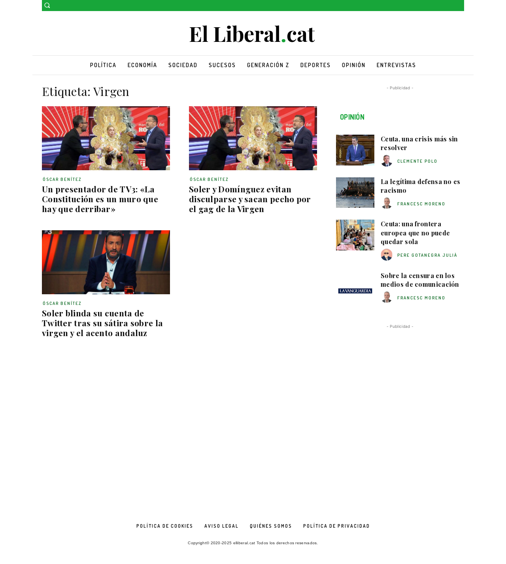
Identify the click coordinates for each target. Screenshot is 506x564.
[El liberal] (253, 34)
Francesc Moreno (421, 204)
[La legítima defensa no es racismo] (355, 192)
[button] (47, 5)
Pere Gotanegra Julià (427, 255)
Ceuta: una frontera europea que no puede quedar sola (415, 233)
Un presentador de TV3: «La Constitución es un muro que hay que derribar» (100, 198)
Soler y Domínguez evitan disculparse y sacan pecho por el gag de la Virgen (250, 198)
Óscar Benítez (62, 179)
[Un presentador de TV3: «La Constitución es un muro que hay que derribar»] (106, 138)
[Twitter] (459, 5)
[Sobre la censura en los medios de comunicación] (355, 286)
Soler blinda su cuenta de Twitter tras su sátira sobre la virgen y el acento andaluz (102, 322)
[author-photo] (388, 161)
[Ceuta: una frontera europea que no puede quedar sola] (355, 235)
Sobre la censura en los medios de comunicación (420, 279)
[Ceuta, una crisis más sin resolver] (355, 150)
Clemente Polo (417, 161)
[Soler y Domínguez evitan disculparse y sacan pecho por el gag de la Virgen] (253, 138)
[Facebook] (448, 5)
